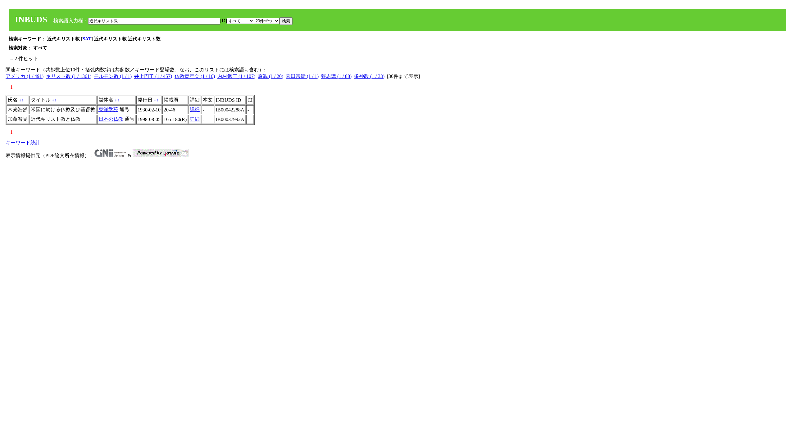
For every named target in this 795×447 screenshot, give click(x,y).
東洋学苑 (108, 109)
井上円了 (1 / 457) (153, 76)
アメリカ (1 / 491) (24, 76)
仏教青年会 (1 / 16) (195, 76)
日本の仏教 (110, 119)
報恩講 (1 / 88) (336, 76)
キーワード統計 (23, 142)
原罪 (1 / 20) (270, 76)
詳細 (195, 109)
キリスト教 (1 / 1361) (68, 76)
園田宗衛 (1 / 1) (302, 76)
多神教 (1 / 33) (369, 76)
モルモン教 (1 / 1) (113, 76)
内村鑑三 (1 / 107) (236, 76)
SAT (87, 38)
